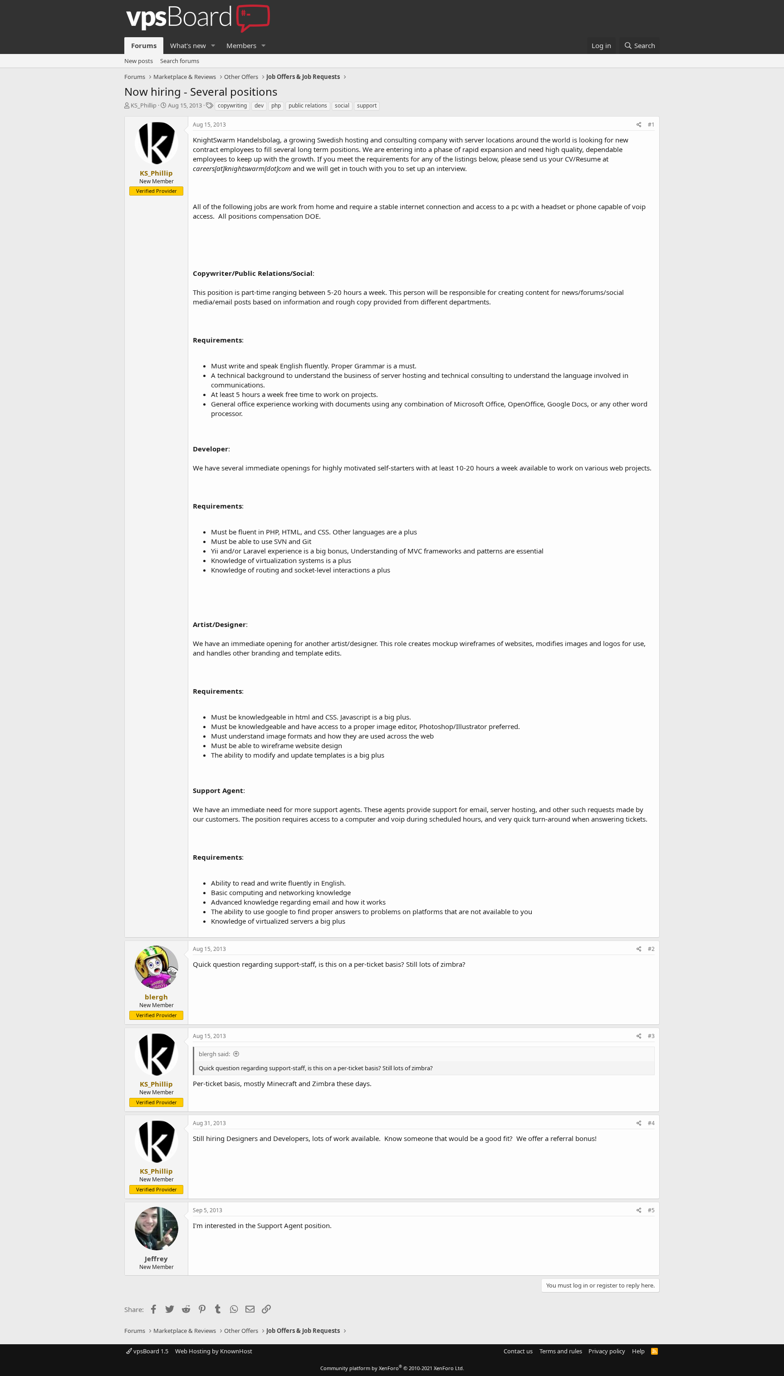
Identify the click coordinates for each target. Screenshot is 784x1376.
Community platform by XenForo (392, 1368)
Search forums (179, 61)
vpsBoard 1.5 (150, 1351)
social (342, 105)
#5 (651, 1210)
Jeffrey (156, 1258)
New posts (138, 61)
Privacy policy (606, 1351)
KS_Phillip (144, 105)
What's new (188, 45)
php (276, 105)
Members (241, 45)
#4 (651, 1123)
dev (259, 105)
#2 (651, 949)
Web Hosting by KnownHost (213, 1351)
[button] (213, 45)
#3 (651, 1036)
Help (638, 1351)
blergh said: (214, 1054)
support (367, 105)
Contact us (518, 1351)
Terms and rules (560, 1351)
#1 (651, 124)
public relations (308, 105)
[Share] (639, 125)
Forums (144, 45)
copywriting (232, 105)
